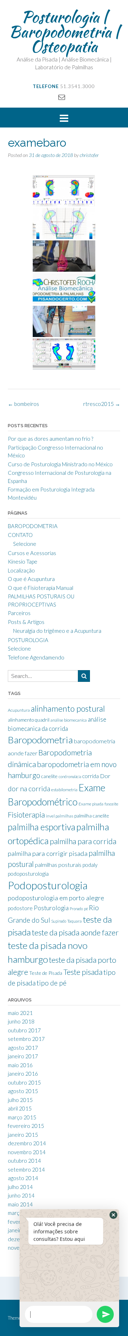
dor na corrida (29, 788)
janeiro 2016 (23, 1073)
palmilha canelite (91, 816)
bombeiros (23, 404)
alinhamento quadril (28, 720)
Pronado (76, 908)
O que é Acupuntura (31, 579)
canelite (49, 776)
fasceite (111, 804)
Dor (105, 775)
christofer (89, 155)
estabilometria (64, 789)
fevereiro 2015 (26, 1126)
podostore (20, 908)
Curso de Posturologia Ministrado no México (60, 464)
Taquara (74, 921)
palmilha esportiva (41, 827)
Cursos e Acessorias (32, 553)
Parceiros (19, 613)
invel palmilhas (59, 816)
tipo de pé (51, 983)
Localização (21, 570)
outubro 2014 (24, 1160)
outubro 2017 (24, 1030)
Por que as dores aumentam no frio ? (50, 438)
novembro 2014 (27, 1152)
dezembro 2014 (27, 1143)
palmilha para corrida (83, 841)
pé (86, 908)
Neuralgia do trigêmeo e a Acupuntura (57, 631)
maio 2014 (20, 1204)
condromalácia (70, 776)
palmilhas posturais (58, 864)
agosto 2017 (23, 1047)
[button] (113, 1215)
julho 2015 (20, 1100)
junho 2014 (21, 1195)
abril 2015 (20, 1108)
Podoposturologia (47, 885)
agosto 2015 (23, 1091)
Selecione (24, 544)
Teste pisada (82, 972)
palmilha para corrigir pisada (47, 853)
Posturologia (51, 908)
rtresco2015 (101, 404)
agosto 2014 (23, 1178)
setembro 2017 (26, 1039)
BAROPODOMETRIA (33, 526)
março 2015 (22, 1117)
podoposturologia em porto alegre (56, 898)
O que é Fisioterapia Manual (40, 588)
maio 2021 (20, 1013)
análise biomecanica (68, 720)
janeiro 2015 (23, 1134)
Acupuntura (19, 710)
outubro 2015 (24, 1082)
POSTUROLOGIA (28, 640)
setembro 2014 (26, 1169)
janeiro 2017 (23, 1056)
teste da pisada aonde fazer (75, 932)
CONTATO (20, 535)
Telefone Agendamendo (36, 657)
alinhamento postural (68, 708)
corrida (90, 776)
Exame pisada (91, 804)
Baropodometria (40, 739)
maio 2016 (20, 1065)
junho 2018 (21, 1021)
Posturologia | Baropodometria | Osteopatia (64, 31)
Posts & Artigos (26, 622)
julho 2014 (20, 1187)
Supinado (58, 921)
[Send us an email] (61, 97)
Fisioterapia (26, 814)
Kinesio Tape (22, 561)
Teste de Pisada (45, 973)
